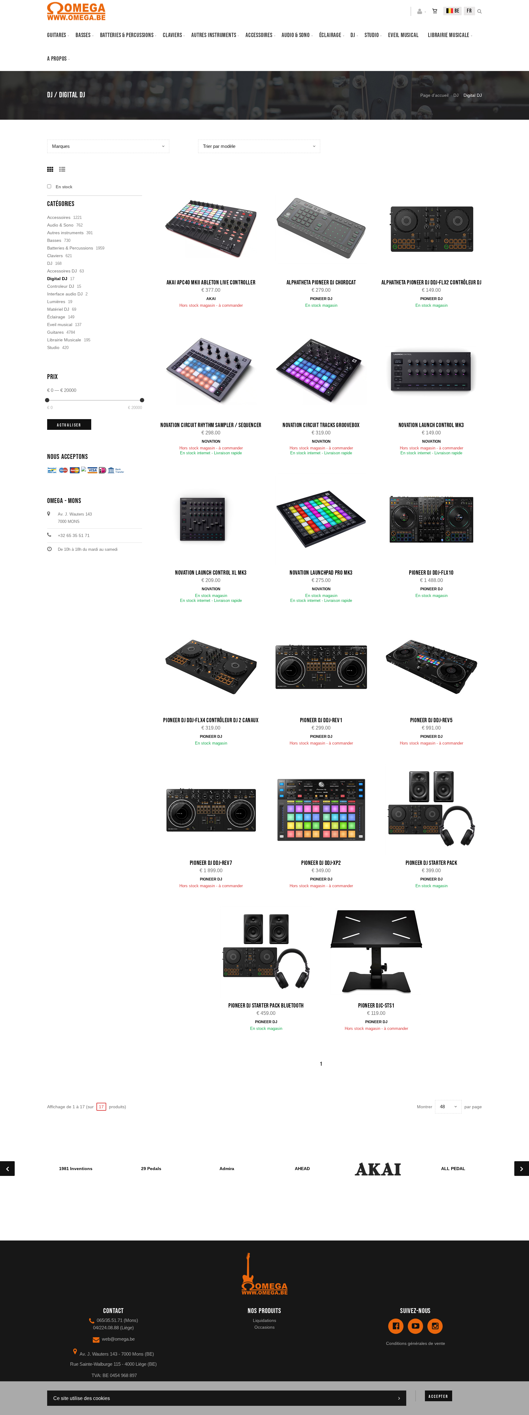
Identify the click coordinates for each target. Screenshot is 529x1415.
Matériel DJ (58, 309)
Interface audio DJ (65, 293)
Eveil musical (403, 35)
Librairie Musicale (448, 35)
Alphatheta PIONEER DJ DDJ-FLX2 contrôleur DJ (431, 282)
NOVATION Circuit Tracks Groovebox (321, 425)
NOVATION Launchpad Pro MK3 (321, 572)
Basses (83, 35)
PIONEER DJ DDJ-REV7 (211, 863)
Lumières (56, 301)
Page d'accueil (434, 95)
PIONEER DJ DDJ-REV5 (431, 720)
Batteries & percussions (127, 35)
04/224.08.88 (106, 1327)
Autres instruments (213, 35)
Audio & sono (296, 35)
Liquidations (264, 1320)
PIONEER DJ (321, 299)
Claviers (172, 35)
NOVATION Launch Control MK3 (431, 425)
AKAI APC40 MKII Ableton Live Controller (211, 282)
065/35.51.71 (109, 1320)
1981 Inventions (75, 1168)
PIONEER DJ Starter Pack (431, 863)
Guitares (56, 35)
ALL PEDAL (453, 1168)
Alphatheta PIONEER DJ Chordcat (321, 282)
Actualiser (69, 425)
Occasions (264, 1327)
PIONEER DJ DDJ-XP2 (321, 863)
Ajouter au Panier (214, 229)
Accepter (438, 1396)
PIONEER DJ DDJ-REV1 (321, 720)
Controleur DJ (60, 286)
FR (469, 11)
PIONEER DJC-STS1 (376, 1005)
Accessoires (259, 35)
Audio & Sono (60, 225)
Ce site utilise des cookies (81, 1398)
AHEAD (302, 1168)
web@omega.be (118, 1339)
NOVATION (211, 441)
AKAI (211, 299)
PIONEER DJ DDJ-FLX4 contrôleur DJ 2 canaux (210, 720)
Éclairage (330, 35)
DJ (353, 35)
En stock (64, 187)
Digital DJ (57, 278)
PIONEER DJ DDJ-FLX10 (431, 572)
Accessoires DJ (62, 270)
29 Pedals (151, 1168)
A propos (57, 58)
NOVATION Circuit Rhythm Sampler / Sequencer (210, 425)
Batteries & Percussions (70, 248)
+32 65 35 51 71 (74, 535)
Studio (372, 35)
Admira (226, 1168)
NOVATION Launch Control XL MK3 (211, 572)
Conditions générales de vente (415, 1343)
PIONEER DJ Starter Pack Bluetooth (266, 1005)
